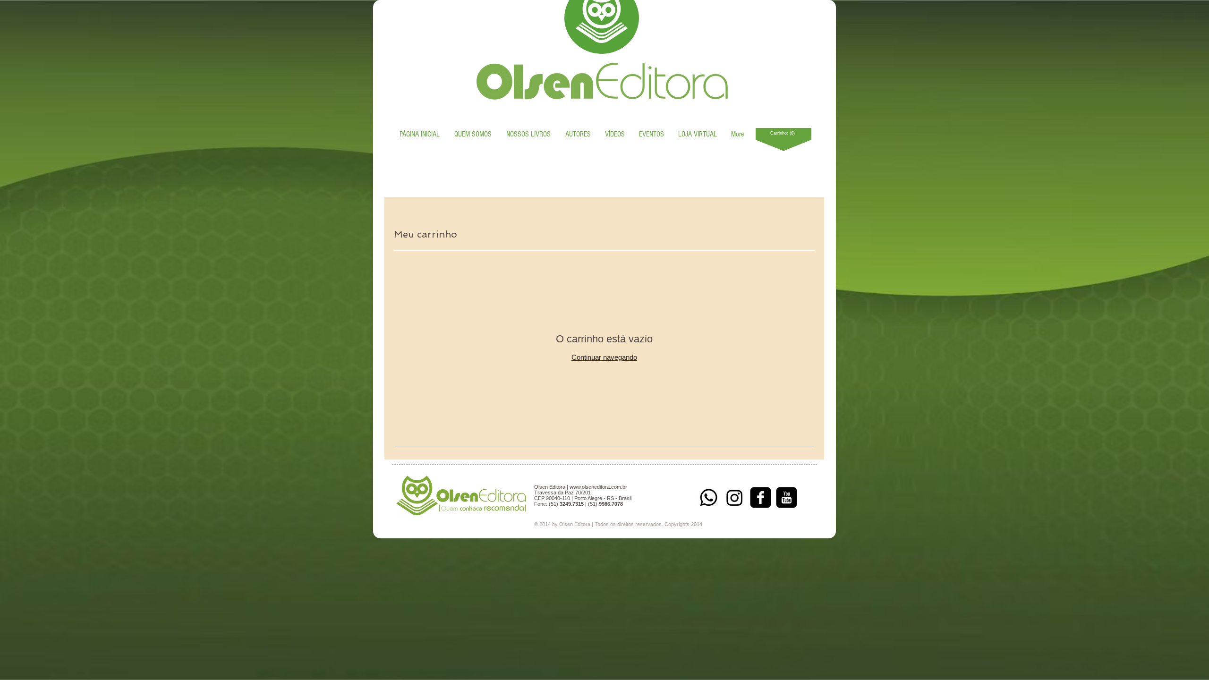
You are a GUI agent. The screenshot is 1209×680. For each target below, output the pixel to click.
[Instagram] (734, 497)
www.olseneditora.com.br (598, 487)
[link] (783, 133)
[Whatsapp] (708, 497)
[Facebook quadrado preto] (760, 497)
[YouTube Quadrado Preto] (786, 497)
